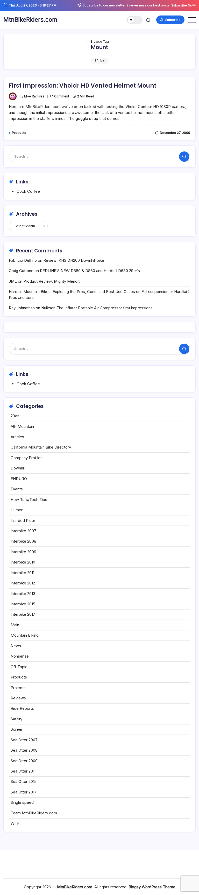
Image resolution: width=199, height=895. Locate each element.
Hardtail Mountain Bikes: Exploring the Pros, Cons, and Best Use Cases (72, 291)
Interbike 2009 (23, 551)
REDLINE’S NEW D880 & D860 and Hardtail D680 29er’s (90, 270)
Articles (17, 436)
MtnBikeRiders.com (30, 19)
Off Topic (19, 666)
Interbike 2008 (23, 541)
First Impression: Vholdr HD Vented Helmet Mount (82, 86)
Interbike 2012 (23, 583)
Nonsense (20, 656)
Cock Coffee (28, 191)
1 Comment (60, 96)
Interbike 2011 (22, 572)
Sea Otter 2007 (24, 739)
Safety (16, 718)
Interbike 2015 (23, 603)
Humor (17, 509)
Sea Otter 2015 (24, 781)
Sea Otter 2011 (23, 771)
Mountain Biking (25, 635)
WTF (15, 823)
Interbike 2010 (23, 562)
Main (15, 624)
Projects (18, 687)
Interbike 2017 (23, 614)
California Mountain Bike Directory (41, 447)
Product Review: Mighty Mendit (51, 281)
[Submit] (184, 156)
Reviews (18, 698)
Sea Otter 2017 (24, 792)
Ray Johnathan (22, 307)
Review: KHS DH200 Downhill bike (73, 260)
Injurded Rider (23, 520)
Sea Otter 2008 (24, 750)
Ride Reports (22, 708)
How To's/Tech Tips (29, 499)
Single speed (22, 802)
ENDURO (19, 478)
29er (15, 415)
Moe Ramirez (34, 96)
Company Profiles (26, 457)
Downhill (18, 468)
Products (19, 677)
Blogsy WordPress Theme (152, 886)
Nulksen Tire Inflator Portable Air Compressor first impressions (97, 307)
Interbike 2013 (23, 593)
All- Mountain (22, 426)
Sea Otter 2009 (24, 760)
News (16, 645)
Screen (17, 729)
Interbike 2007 (23, 530)
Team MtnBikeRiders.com (34, 813)
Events (17, 489)
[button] (135, 20)
